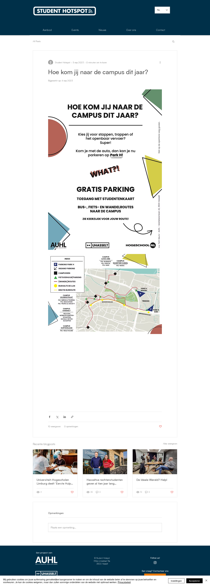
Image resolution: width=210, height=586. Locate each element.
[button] (173, 41)
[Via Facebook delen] (49, 416)
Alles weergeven (170, 443)
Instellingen (176, 580)
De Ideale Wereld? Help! (151, 479)
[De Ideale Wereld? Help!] (155, 461)
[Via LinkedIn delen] (64, 416)
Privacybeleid (124, 582)
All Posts (37, 41)
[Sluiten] (206, 581)
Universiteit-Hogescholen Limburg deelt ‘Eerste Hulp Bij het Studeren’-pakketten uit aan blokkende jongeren (54, 481)
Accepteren (194, 580)
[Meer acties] (160, 62)
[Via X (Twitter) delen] (57, 416)
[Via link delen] (72, 416)
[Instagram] (155, 562)
